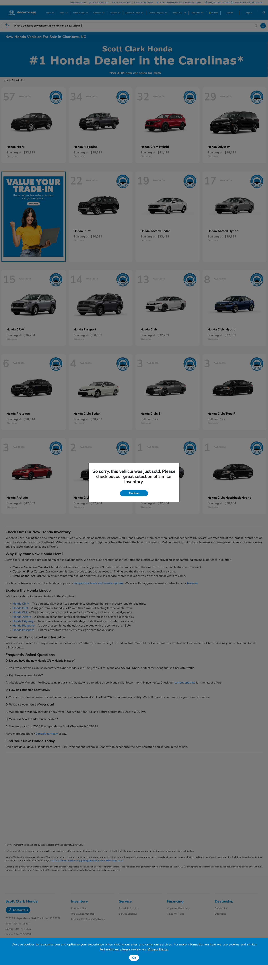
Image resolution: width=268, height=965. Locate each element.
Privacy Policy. (158, 949)
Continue (134, 493)
